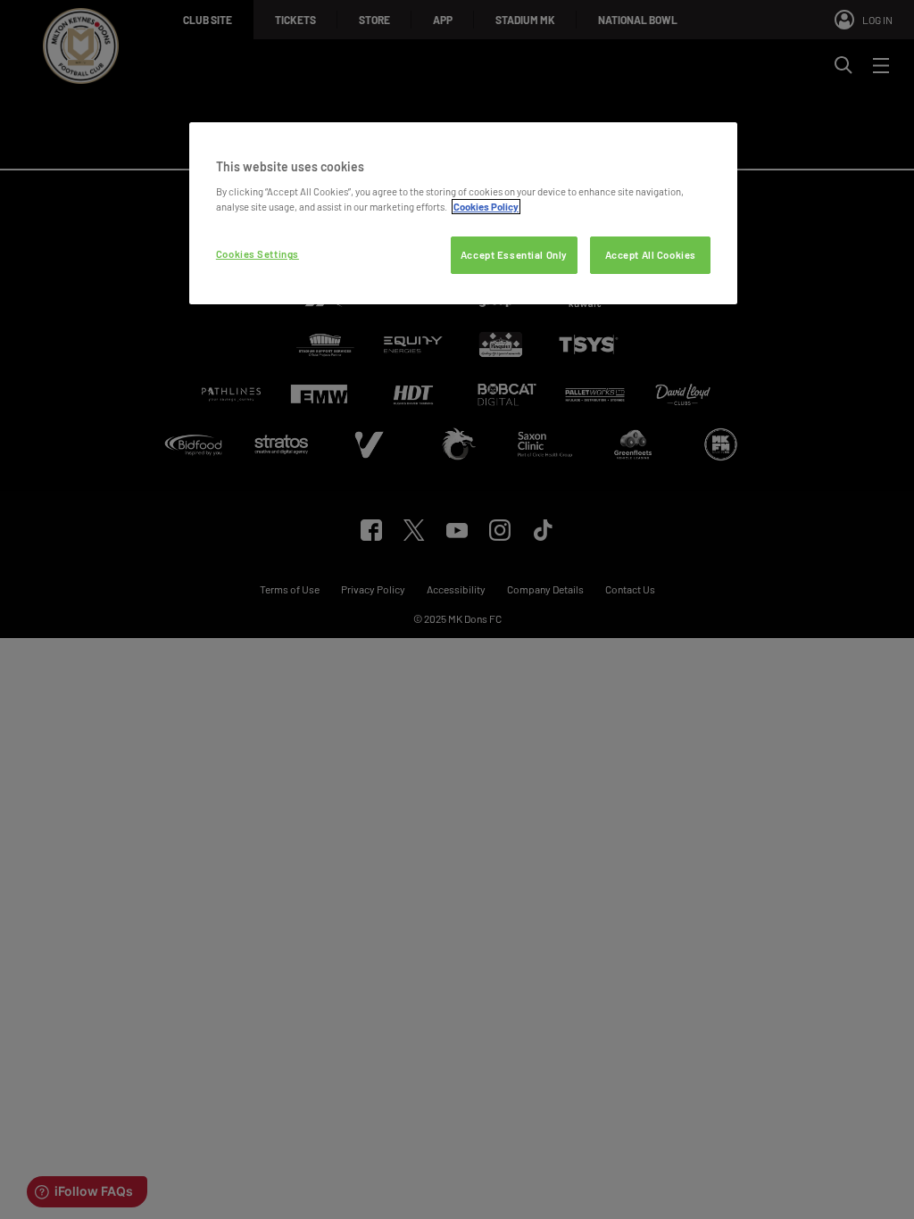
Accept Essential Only (514, 255)
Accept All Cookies (650, 255)
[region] (463, 213)
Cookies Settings (257, 254)
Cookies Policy (486, 206)
